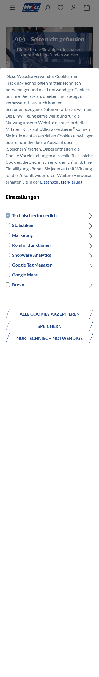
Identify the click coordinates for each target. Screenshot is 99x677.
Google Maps (25, 274)
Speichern (50, 326)
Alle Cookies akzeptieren (50, 314)
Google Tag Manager (32, 264)
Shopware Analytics (31, 254)
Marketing (22, 235)
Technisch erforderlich (34, 215)
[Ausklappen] (91, 215)
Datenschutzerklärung (61, 181)
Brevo (18, 284)
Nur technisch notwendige (49, 338)
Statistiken (22, 225)
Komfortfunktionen (31, 245)
